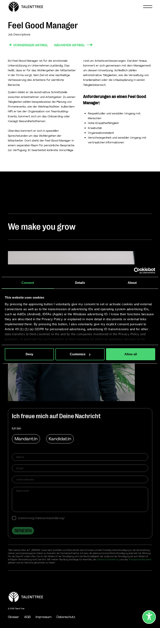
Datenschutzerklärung (107, 559)
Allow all (130, 354)
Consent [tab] (27, 282)
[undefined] (149, 617)
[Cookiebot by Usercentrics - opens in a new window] (137, 271)
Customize (77, 354)
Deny (29, 354)
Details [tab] (80, 282)
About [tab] (132, 282)
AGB (27, 617)
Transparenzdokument (140, 559)
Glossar (13, 617)
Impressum (43, 617)
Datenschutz (65, 617)
